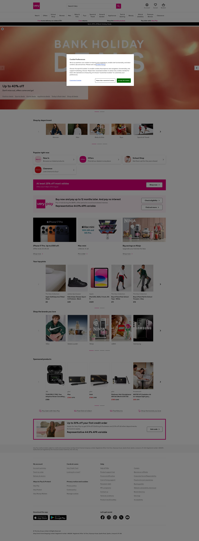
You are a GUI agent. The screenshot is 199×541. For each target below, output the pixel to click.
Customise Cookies (75, 80)
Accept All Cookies (123, 80)
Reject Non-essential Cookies (105, 80)
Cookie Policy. (100, 65)
